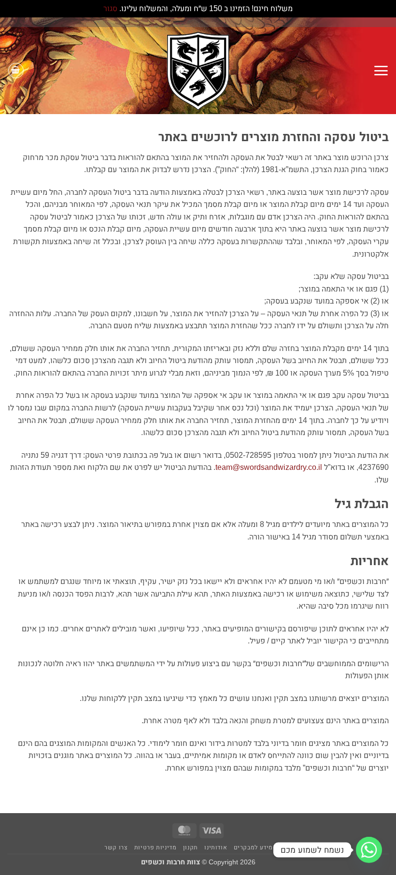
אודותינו (215, 847)
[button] (381, 70)
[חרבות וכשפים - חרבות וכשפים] (198, 71)
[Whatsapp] (369, 850)
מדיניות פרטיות (155, 847)
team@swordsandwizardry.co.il (268, 467)
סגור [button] (110, 8)
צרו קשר (115, 847)
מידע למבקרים (253, 847)
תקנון (190, 847)
